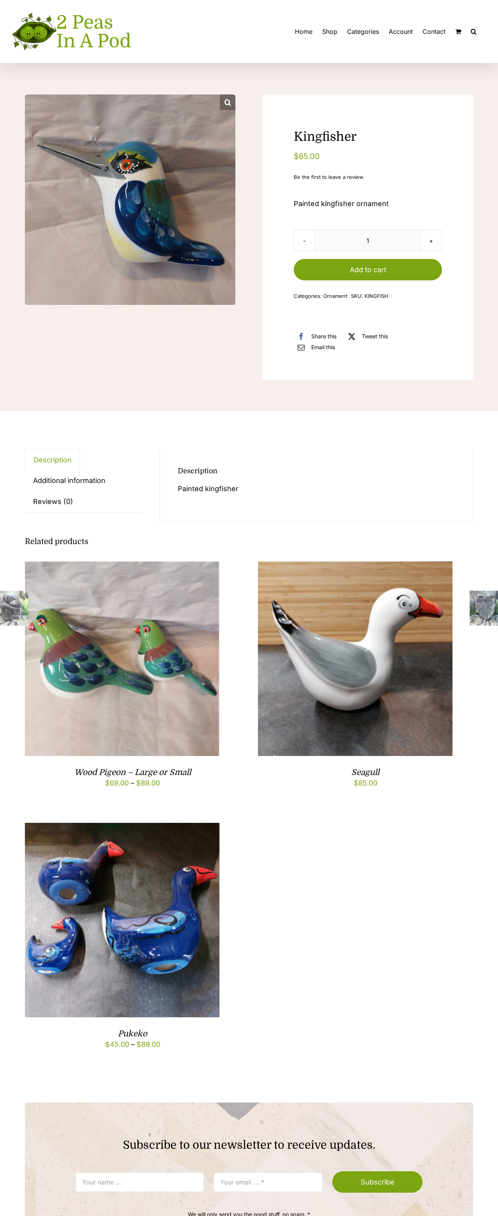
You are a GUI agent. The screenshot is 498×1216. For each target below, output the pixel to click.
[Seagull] (355, 567)
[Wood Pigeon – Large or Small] (122, 567)
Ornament (335, 296)
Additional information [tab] (69, 480)
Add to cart (368, 270)
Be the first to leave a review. (329, 177)
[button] (474, 31)
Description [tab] (52, 460)
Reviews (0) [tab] (53, 501)
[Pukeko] (122, 829)
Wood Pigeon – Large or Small (132, 772)
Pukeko (132, 1033)
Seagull (365, 772)
